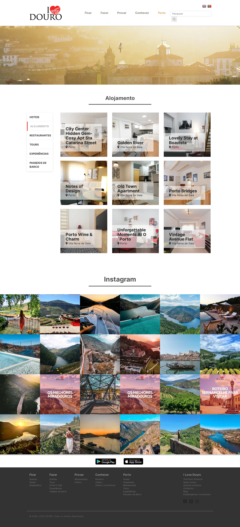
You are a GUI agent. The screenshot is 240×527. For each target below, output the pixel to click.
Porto (162, 13)
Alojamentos (35, 485)
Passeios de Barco (38, 164)
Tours (34, 144)
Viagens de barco (58, 491)
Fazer (104, 13)
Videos (98, 482)
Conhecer (142, 13)
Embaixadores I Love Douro (197, 494)
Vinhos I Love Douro (105, 485)
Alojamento (39, 126)
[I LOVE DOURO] (45, 13)
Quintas (33, 479)
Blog (185, 491)
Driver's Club (55, 485)
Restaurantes (40, 135)
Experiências (39, 153)
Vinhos (78, 482)
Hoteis (34, 117)
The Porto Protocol (192, 479)
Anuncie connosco (192, 485)
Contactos (188, 488)
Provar (121, 13)
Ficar (88, 13)
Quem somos (189, 482)
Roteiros (99, 479)
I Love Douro (192, 474)
